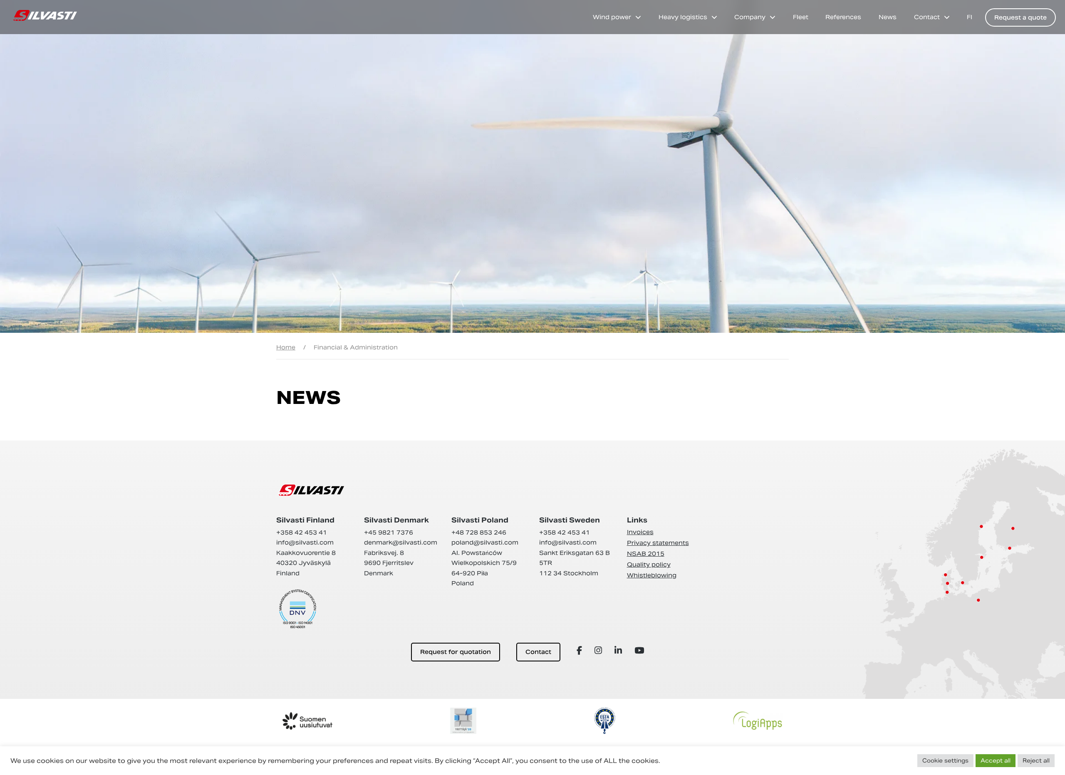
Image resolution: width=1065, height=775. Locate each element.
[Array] (581, 650)
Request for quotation (455, 652)
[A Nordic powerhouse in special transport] (45, 15)
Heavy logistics (683, 17)
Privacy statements (658, 543)
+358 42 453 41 (301, 532)
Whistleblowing (651, 575)
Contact (927, 17)
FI (969, 17)
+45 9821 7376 (388, 532)
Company (749, 17)
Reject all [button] (1036, 760)
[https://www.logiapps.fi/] (757, 721)
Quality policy (649, 564)
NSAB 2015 (645, 553)
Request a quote (1020, 17)
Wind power (612, 17)
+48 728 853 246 (478, 532)
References (843, 17)
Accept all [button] (996, 760)
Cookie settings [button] (945, 760)
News (888, 17)
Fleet (800, 17)
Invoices (640, 532)
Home (285, 347)
